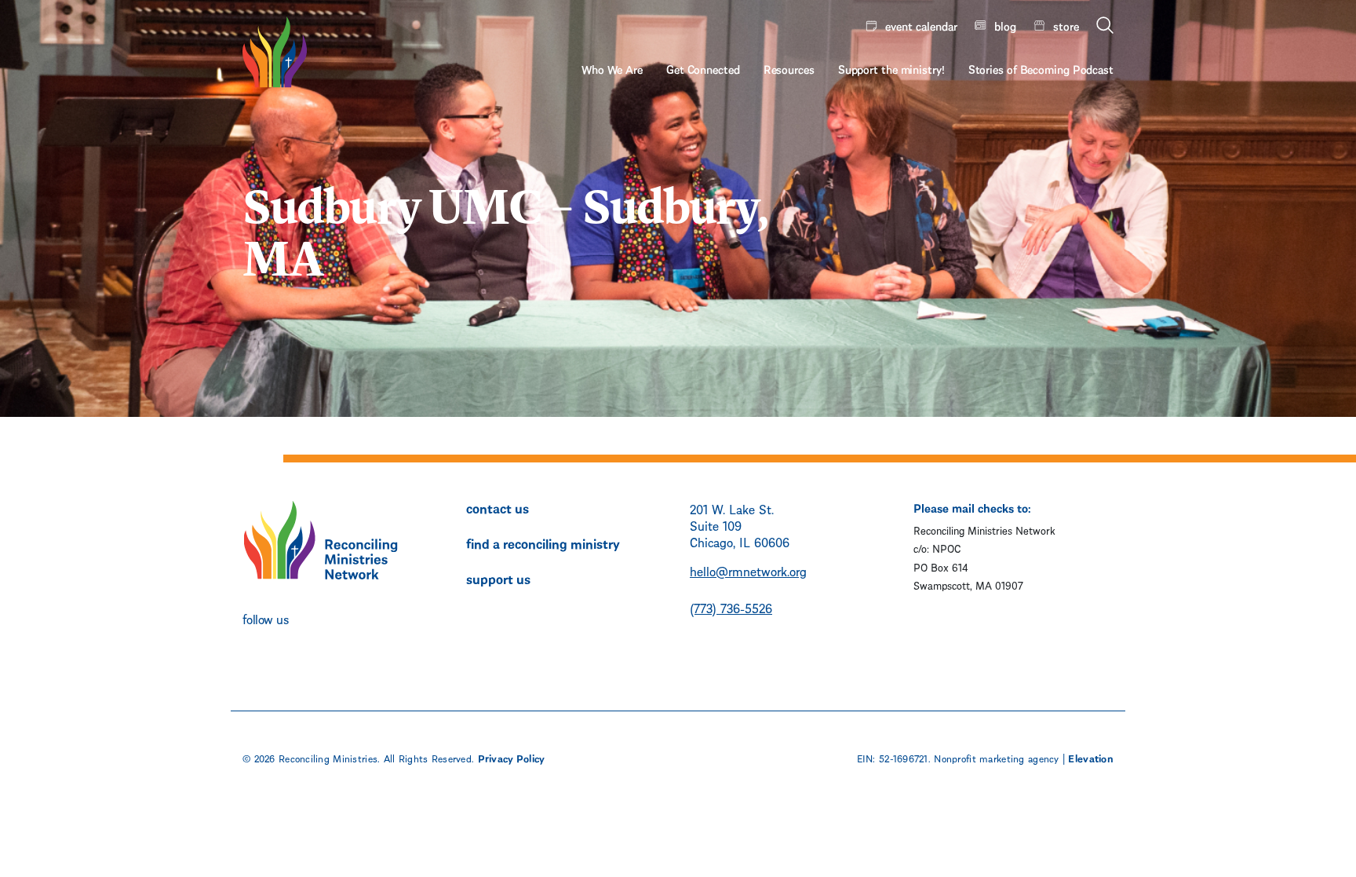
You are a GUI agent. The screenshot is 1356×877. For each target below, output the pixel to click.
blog (1005, 25)
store (1066, 25)
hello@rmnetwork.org (748, 570)
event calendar (921, 25)
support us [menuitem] (498, 578)
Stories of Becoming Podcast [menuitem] (1041, 68)
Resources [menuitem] (789, 68)
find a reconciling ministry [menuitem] (543, 542)
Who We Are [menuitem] (612, 68)
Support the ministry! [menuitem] (891, 68)
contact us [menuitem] (497, 507)
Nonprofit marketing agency (996, 758)
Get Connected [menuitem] (703, 68)
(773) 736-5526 (731, 607)
